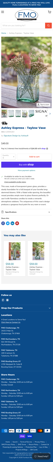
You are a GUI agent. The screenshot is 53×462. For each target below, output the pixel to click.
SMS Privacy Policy (8, 444)
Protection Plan (31, 447)
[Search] (48, 25)
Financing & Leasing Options (13, 447)
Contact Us (45, 444)
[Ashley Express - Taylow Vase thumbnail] (4, 114)
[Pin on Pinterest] (17, 223)
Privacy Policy (40, 442)
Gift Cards (33, 450)
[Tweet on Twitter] (8, 223)
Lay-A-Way (43, 447)
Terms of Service (26, 442)
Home (3, 33)
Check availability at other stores (15, 182)
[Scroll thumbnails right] (50, 113)
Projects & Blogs (21, 450)
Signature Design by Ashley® (16, 135)
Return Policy (33, 444)
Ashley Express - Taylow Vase (13, 268)
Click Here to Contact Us (10, 322)
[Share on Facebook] (3, 223)
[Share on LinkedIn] (12, 223)
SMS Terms (22, 444)
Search (15, 442)
